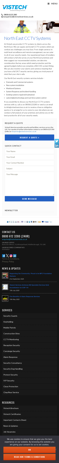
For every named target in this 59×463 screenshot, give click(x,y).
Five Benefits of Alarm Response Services (25, 296)
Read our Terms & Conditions (29, 456)
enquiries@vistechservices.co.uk (18, 17)
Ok (29, 449)
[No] (55, 449)
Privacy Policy (8, 261)
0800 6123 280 (10, 15)
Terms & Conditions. (11, 258)
